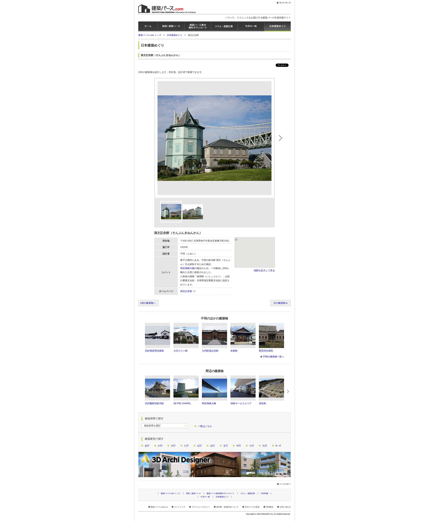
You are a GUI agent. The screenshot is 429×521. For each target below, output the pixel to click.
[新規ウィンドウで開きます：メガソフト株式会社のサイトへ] (268, 514)
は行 (212, 445)
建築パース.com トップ (149, 35)
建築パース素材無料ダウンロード (197, 26)
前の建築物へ (148, 303)
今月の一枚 (251, 26)
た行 (186, 445)
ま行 (225, 445)
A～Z (278, 445)
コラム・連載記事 (224, 26)
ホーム (148, 26)
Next (288, 391)
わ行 (264, 445)
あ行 (147, 445)
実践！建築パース (171, 26)
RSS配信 (269, 507)
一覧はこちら (205, 426)
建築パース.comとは (159, 507)
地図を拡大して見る (264, 270)
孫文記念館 (186, 291)
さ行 (173, 445)
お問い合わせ (285, 507)
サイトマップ (179, 507)
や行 (238, 445)
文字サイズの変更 (252, 507)
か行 (160, 445)
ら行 (251, 445)
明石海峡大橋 (187, 268)
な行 (199, 445)
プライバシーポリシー (201, 507)
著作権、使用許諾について (227, 507)
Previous (141, 391)
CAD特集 (264, 493)
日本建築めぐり (277, 26)
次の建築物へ (280, 303)
